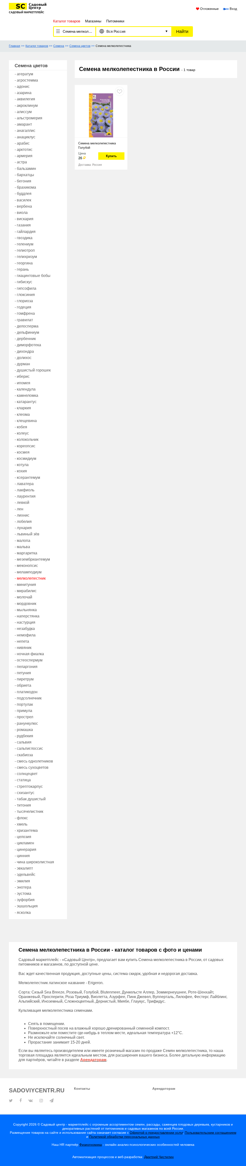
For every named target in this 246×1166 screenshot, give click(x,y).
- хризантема (26, 830)
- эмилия (22, 881)
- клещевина (26, 421)
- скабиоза (24, 755)
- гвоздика (23, 238)
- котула (22, 465)
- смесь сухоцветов (32, 767)
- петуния (23, 673)
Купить (111, 156)
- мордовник (25, 604)
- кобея (21, 427)
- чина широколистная (34, 862)
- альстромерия (28, 118)
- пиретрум (24, 679)
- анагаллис (25, 130)
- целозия (23, 837)
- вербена (23, 206)
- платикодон (26, 692)
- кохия (21, 471)
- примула (23, 711)
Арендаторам (163, 1088)
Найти (182, 31)
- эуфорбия (25, 900)
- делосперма (26, 326)
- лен (19, 509)
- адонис (22, 86)
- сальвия (23, 742)
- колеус (22, 433)
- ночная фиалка (29, 654)
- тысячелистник (29, 811)
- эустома (23, 893)
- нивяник (23, 648)
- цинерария (25, 849)
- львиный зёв (27, 534)
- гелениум (24, 244)
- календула (25, 389)
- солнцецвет (26, 774)
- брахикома (25, 187)
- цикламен (24, 843)
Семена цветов (79, 46)
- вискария (24, 219)
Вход (233, 9)
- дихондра (24, 351)
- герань (22, 269)
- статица (23, 780)
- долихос (23, 358)
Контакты (82, 1088)
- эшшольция (26, 906)
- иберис (22, 376)
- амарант (23, 124)
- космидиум (25, 458)
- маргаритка (26, 553)
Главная (14, 46)
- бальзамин (25, 169)
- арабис (22, 143)
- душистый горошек (33, 370)
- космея (22, 452)
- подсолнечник (28, 698)
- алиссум (23, 112)
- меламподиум (28, 572)
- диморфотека (28, 345)
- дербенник (25, 339)
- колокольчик (26, 439)
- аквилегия (25, 99)
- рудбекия (24, 736)
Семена (58, 46)
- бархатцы (24, 175)
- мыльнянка (26, 610)
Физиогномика (90, 1145)
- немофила (25, 635)
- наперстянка (27, 616)
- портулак (24, 704)
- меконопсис (26, 566)
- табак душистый (30, 799)
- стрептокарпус (29, 786)
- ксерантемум (27, 477)
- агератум (24, 74)
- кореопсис (25, 446)
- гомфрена (25, 313)
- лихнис (22, 515)
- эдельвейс (25, 874)
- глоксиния (25, 295)
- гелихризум (26, 257)
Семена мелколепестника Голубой (97, 145)
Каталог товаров (36, 46)
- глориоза (24, 301)
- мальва (22, 547)
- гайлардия (25, 232)
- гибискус (23, 282)
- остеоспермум (29, 660)
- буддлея (23, 194)
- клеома (22, 414)
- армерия (23, 156)
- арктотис (23, 149)
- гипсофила (25, 288)
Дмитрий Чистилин (159, 1157)
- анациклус (25, 137)
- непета (22, 641)
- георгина (24, 263)
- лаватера (24, 484)
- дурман (22, 364)
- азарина (23, 93)
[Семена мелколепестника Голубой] (101, 114)
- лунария (23, 528)
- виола (21, 213)
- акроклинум (26, 105)
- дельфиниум (27, 332)
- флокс (21, 818)
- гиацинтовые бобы (32, 276)
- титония (23, 805)
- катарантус (26, 402)
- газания (23, 225)
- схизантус (24, 793)
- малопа (22, 540)
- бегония (23, 181)
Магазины (93, 21)
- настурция (25, 622)
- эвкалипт (24, 868)
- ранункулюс (26, 723)
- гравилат (24, 320)
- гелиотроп (25, 250)
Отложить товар (119, 91)
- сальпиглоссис (29, 748)
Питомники (115, 21)
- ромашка (24, 730)
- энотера (23, 887)
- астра (21, 162)
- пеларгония (26, 667)
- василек (23, 200)
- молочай (23, 597)
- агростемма (26, 80)
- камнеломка (26, 395)
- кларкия (23, 408)
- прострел (24, 717)
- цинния (22, 856)
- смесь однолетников (34, 761)
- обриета (23, 685)
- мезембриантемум (32, 559)
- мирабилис (26, 591)
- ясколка (23, 912)
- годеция (23, 307)
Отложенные (209, 9)
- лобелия (23, 521)
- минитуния (25, 585)
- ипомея (22, 383)
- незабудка (25, 629)
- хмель (21, 824)
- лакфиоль (24, 490)
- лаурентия (25, 496)
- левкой (22, 502)
